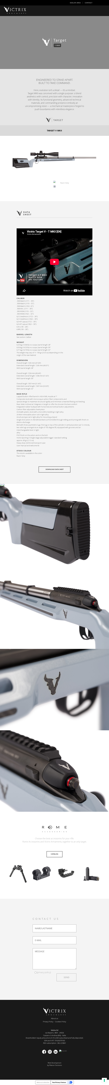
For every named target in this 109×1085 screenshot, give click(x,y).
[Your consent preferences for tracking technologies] (104, 1080)
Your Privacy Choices (59, 1082)
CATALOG (54, 854)
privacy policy (43, 972)
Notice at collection (43, 1082)
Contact (88, 3)
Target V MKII (54, 130)
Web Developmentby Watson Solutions (54, 1064)
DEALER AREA (75, 3)
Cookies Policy (60, 1021)
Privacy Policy (48, 1021)
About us (54, 1018)
